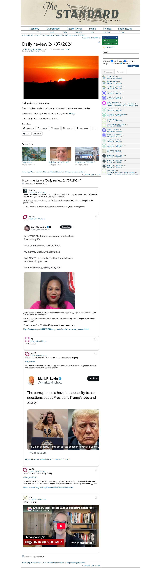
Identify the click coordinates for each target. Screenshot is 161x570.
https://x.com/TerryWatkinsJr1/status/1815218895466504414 (48, 487)
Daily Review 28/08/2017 (85, 162)
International (75, 28)
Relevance (116, 64)
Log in (105, 37)
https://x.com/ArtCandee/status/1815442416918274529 (48, 459)
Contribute (106, 32)
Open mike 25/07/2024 (90, 38)
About (52, 32)
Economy (34, 28)
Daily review (35, 51)
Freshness (126, 64)
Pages (121, 61)
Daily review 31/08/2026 (114, 121)
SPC (114, 76)
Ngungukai (120, 145)
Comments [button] (108, 72)
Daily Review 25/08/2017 (59, 162)
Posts (115, 61)
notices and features (33, 49)
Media (92, 28)
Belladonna (117, 92)
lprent (109, 76)
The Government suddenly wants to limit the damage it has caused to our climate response (122, 104)
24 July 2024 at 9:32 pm (39, 355)
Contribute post (109, 43)
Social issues (125, 28)
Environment (53, 28)
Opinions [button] (120, 72)
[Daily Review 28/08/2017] (87, 154)
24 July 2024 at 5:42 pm (37, 192)
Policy (65, 32)
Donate (106, 40)
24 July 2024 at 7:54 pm (39, 341)
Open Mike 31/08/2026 (114, 78)
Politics (107, 28)
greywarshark (117, 87)
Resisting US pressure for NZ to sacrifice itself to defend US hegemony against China (54, 35)
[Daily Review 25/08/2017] (61, 154)
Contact (122, 32)
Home (38, 32)
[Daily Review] (34, 154)
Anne (108, 102)
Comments (130, 61)
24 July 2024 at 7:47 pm (37, 471)
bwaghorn (115, 102)
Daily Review (27, 162)
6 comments (65, 49)
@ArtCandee (30, 361)
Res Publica (117, 97)
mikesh (115, 82)
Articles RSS (109, 47)
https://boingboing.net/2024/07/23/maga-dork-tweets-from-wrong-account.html (56, 329)
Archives (79, 32)
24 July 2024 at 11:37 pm (37, 500)
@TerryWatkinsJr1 (30, 477)
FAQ (92, 32)
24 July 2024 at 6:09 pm (37, 219)
